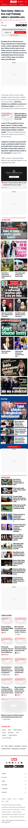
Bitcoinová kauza (13, 735)
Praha (6, 746)
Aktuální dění (6, 726)
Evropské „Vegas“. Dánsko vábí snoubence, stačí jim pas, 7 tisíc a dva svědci (19, 498)
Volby (9, 729)
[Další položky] (26, 4)
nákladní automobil (6, 748)
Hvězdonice (23, 748)
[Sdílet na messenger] (21, 25)
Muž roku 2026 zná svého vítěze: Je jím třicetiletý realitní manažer (18, 537)
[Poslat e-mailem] (26, 25)
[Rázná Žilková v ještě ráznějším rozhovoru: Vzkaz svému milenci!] (6, 554)
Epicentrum (11, 732)
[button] (9, 766)
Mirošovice (24, 746)
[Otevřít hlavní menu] (1, 1)
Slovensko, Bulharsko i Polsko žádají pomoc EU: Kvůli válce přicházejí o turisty (19, 571)
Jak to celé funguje (14, 35)
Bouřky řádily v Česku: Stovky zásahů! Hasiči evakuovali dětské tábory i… (19, 562)
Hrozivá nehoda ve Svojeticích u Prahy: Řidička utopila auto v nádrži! (18, 580)
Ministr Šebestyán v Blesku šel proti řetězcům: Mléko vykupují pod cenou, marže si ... (19, 423)
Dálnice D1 (11, 746)
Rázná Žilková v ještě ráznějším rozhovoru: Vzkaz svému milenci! (19, 553)
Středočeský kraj (15, 748)
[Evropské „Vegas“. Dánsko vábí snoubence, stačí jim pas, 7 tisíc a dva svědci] (6, 499)
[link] (6, 763)
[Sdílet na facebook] (17, 25)
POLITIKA (4, 399)
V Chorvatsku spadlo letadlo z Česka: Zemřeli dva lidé (19, 489)
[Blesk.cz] (13, 1)
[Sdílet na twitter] (19, 25)
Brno (3, 746)
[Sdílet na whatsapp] (23, 25)
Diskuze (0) (4, 25)
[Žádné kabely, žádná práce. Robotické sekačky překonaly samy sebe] (6, 546)
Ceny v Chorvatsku (6, 737)
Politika (3, 426)
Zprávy (4, 729)
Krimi (17, 732)
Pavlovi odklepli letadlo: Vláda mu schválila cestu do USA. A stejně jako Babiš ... (20, 432)
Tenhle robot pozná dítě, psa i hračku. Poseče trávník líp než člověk (19, 506)
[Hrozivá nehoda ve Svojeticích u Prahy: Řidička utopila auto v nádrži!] (6, 580)
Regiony (4, 735)
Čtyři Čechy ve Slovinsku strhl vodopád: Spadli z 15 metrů (18, 482)
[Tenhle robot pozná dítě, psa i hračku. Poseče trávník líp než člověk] (6, 508)
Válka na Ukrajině (18, 729)
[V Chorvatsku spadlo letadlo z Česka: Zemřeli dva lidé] (6, 490)
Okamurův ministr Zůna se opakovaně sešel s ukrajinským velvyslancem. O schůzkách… (19, 528)
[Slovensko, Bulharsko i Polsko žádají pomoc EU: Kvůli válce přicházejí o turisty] (6, 571)
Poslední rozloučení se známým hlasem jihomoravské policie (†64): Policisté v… (19, 517)
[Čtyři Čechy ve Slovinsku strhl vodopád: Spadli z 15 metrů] (6, 482)
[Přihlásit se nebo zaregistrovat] (25, 1)
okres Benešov (17, 746)
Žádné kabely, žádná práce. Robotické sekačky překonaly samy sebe (18, 546)
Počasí (4, 732)
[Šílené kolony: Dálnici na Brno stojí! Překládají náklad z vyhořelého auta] (13, 20)
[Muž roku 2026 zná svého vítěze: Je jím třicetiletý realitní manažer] (6, 537)
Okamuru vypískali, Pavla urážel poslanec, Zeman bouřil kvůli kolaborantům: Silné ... (20, 440)
